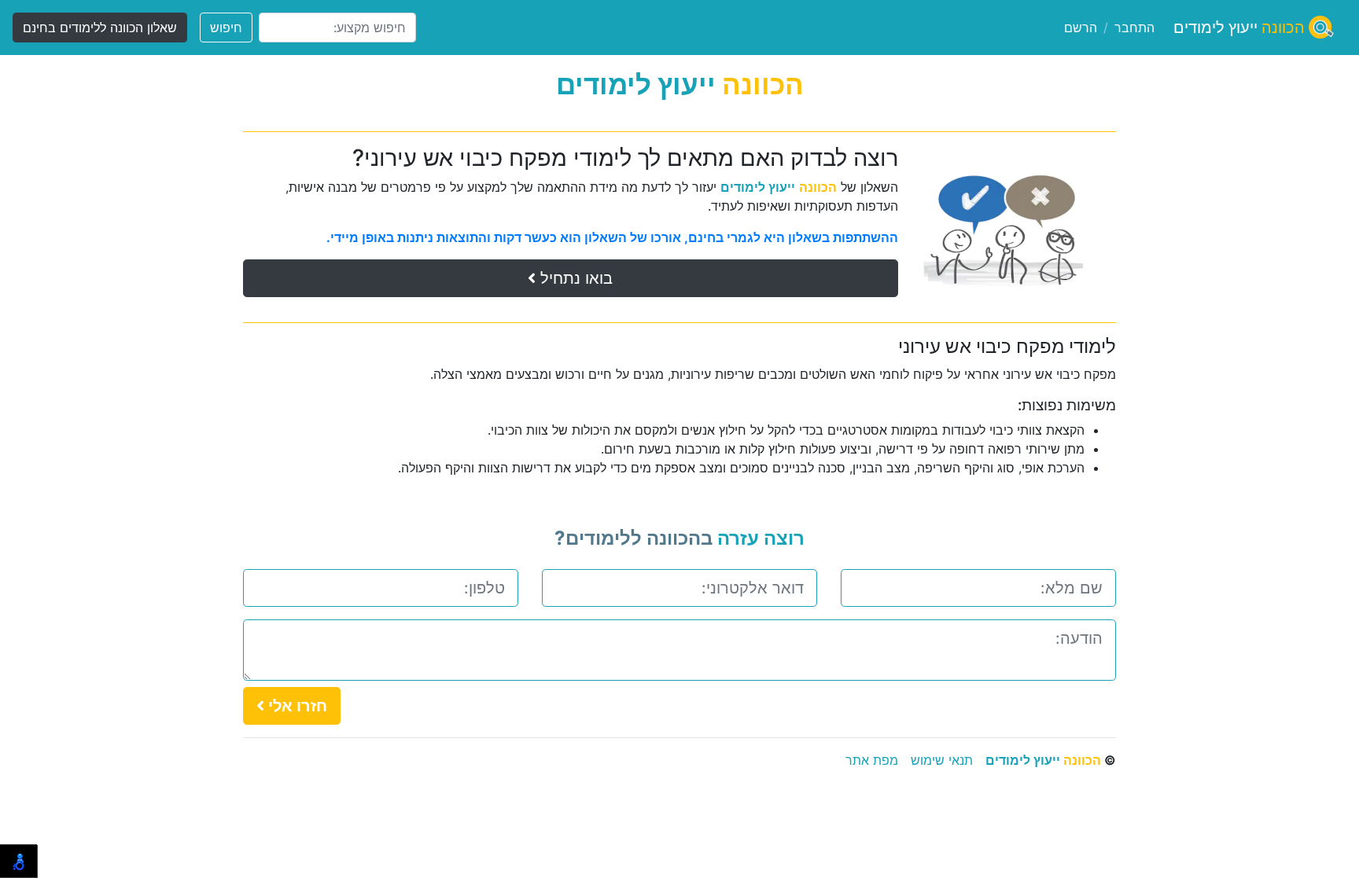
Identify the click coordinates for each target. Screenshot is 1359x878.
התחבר (1134, 27)
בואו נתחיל (574, 278)
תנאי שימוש (942, 760)
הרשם (1080, 27)
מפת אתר (871, 760)
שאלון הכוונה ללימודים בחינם (100, 27)
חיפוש (226, 27)
